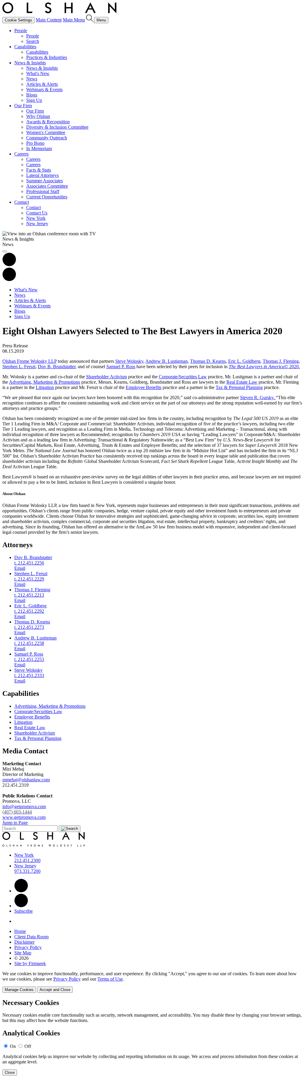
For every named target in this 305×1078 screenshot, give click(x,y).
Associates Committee (47, 186)
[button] (9, 279)
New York (36, 218)
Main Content (49, 19)
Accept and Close (55, 989)
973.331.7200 (27, 871)
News (31, 78)
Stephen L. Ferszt (18, 366)
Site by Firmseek (30, 963)
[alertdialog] (152, 1037)
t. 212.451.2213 (29, 595)
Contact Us (36, 212)
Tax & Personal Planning (239, 387)
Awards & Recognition (48, 121)
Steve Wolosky (129, 361)
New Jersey (37, 223)
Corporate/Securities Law (183, 376)
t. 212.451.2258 (29, 643)
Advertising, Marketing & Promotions (44, 382)
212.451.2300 (27, 860)
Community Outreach (46, 137)
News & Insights (30, 62)
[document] (152, 1037)
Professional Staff (42, 191)
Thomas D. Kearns (208, 361)
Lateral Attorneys (42, 175)
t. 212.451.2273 (29, 627)
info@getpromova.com (24, 809)
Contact (21, 202)
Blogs (31, 94)
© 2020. (264, 366)
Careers (21, 153)
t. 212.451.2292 (29, 611)
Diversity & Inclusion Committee (57, 127)
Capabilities (25, 46)
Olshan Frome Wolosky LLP (29, 361)
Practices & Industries (46, 57)
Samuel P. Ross (120, 366)
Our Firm (23, 105)
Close (10, 1072)
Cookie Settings (18, 20)
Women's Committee (45, 132)
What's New (37, 73)
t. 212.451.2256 (29, 562)
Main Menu (74, 19)
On (13, 1046)
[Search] (90, 19)
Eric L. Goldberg (244, 361)
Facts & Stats (38, 169)
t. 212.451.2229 (29, 578)
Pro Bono (35, 143)
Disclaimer (24, 942)
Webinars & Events (44, 89)
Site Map (22, 952)
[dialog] (152, 982)
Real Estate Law (241, 382)
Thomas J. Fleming (281, 361)
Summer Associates (44, 180)
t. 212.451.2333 (29, 675)
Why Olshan (38, 116)
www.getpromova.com (24, 817)
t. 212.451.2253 (29, 659)
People (20, 30)
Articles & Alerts (42, 84)
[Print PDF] (9, 264)
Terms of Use (110, 978)
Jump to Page (15, 822)
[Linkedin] (21, 890)
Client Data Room (31, 936)
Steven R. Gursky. (258, 397)
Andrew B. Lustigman (166, 361)
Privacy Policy (28, 947)
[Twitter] (21, 905)
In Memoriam (39, 148)
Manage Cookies (19, 989)
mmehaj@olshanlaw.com (26, 779)
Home (20, 931)
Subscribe (23, 911)
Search (32, 41)
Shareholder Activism (106, 376)
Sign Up (34, 100)
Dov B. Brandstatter (56, 366)
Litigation (45, 387)
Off (27, 1046)
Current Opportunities (46, 196)
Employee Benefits (143, 387)
